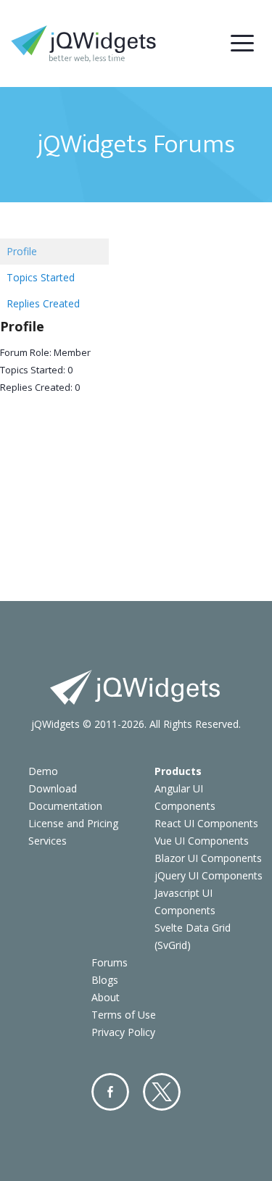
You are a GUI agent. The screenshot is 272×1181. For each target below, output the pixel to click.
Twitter (162, 1092)
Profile (22, 251)
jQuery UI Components (208, 875)
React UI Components (206, 823)
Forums (109, 962)
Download (52, 788)
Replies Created (43, 303)
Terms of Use (123, 1015)
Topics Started (41, 277)
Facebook (110, 1092)
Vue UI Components (201, 841)
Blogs (104, 980)
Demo (43, 771)
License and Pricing (73, 823)
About (105, 997)
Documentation (65, 806)
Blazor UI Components (208, 858)
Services (47, 841)
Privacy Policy (123, 1032)
